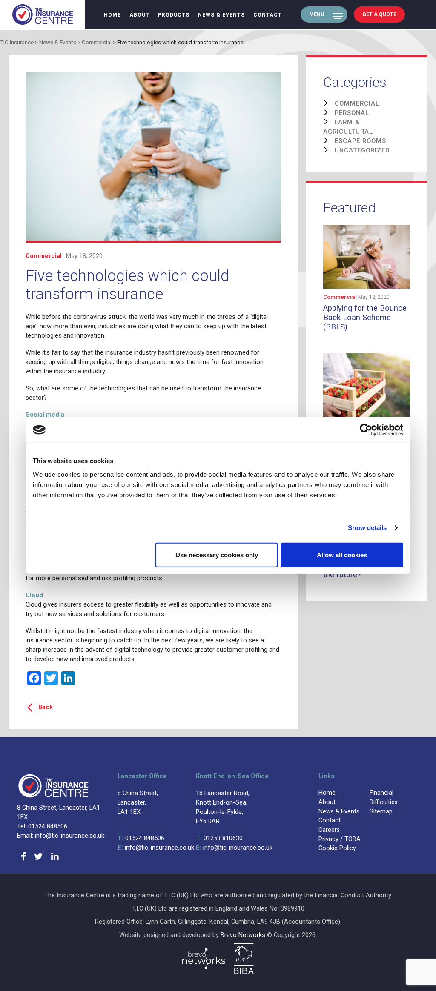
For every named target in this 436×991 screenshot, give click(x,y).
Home (112, 15)
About (139, 15)
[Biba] (243, 958)
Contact (267, 15)
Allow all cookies (342, 554)
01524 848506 (141, 838)
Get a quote (379, 14)
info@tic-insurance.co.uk (156, 847)
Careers (329, 829)
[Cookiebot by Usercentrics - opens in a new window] (366, 430)
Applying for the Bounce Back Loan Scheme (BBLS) (365, 318)
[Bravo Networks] (203, 958)
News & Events (221, 15)
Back (45, 707)
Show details (367, 527)
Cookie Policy (337, 848)
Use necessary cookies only (216, 554)
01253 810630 (219, 838)
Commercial (44, 256)
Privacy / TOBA (339, 839)
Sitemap (381, 811)
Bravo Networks (243, 935)
